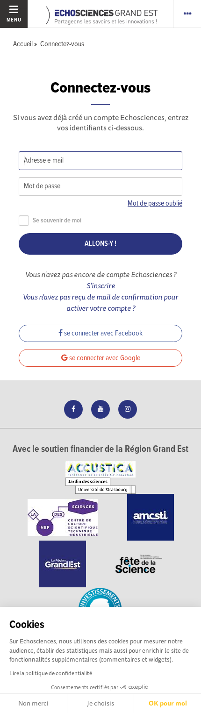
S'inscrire (100, 285)
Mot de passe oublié (155, 203)
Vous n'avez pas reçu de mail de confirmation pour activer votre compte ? (100, 302)
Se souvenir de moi (57, 220)
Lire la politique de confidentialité (50, 673)
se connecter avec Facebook (103, 333)
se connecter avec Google (104, 358)
